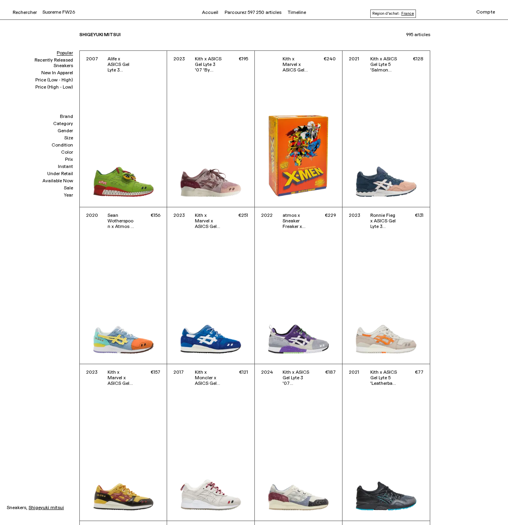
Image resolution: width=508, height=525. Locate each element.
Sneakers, (17, 508)
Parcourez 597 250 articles (253, 12)
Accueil (210, 12)
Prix (69, 159)
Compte (485, 12)
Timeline (297, 12)
